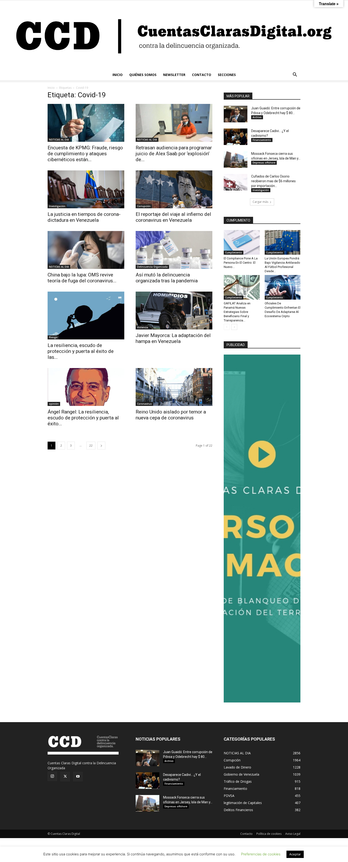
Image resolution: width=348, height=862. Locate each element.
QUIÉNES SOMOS (142, 74)
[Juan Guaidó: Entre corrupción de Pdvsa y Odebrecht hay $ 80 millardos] (235, 114)
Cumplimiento (233, 252)
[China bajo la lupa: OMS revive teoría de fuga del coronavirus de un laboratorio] (86, 250)
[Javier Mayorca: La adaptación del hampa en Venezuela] (174, 310)
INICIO (117, 74)
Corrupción (144, 206)
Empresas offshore (264, 162)
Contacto (246, 834)
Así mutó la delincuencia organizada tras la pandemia (167, 278)
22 (91, 446)
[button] (294, 75)
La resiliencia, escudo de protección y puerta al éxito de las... (81, 351)
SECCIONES (227, 74)
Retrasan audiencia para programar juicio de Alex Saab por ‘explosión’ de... (174, 153)
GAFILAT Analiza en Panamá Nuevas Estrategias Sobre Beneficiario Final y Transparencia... (237, 312)
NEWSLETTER (174, 74)
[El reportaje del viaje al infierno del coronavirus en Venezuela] (174, 189)
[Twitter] (65, 776)
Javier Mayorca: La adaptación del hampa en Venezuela (173, 338)
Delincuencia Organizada (152, 266)
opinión (54, 403)
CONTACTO (201, 74)
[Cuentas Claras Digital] (174, 34)
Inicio (51, 88)
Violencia (142, 327)
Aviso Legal (292, 834)
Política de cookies (268, 834)
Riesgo (53, 337)
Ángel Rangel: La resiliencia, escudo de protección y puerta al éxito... (83, 418)
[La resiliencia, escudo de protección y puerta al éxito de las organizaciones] (86, 316)
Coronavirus (144, 403)
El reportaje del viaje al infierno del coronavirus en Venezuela (173, 217)
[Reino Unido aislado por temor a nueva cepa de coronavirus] (174, 387)
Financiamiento (262, 140)
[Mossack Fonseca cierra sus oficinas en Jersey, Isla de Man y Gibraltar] (235, 159)
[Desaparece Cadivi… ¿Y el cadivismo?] (235, 137)
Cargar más (260, 202)
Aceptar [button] (295, 854)
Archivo (257, 117)
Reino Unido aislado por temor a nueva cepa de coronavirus (171, 415)
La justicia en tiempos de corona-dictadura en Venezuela (84, 217)
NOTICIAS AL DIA (59, 139)
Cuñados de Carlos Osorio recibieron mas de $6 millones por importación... (273, 181)
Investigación (57, 206)
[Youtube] (78, 776)
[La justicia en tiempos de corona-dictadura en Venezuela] (86, 189)
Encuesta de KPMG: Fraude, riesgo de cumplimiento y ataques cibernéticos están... (85, 153)
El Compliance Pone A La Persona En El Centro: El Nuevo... (241, 263)
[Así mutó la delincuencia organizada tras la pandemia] (174, 250)
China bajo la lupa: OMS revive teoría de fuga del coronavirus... (82, 278)
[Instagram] (52, 776)
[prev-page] (227, 327)
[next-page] (101, 445)
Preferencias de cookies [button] (261, 854)
